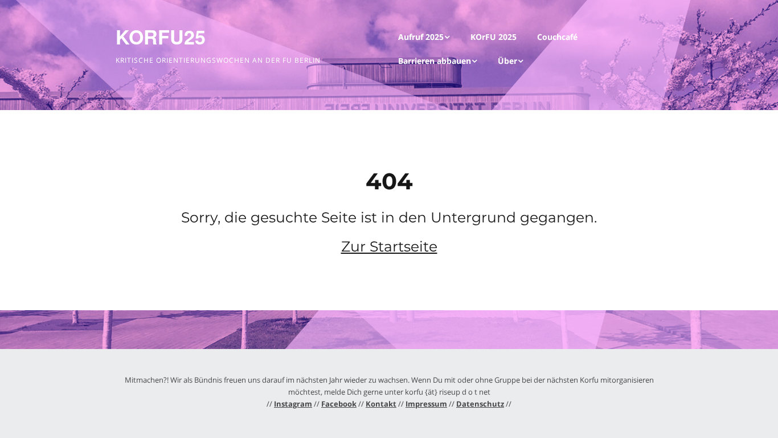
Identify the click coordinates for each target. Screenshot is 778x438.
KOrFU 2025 (493, 36)
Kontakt (381, 404)
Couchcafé (557, 36)
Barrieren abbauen (434, 60)
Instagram (293, 404)
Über (507, 60)
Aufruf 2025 (421, 36)
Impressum (426, 404)
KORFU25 (161, 36)
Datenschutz (480, 404)
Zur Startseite (389, 246)
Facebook (339, 404)
